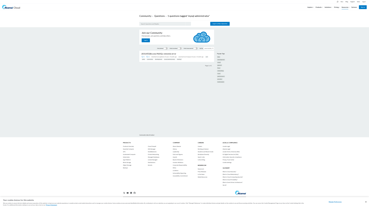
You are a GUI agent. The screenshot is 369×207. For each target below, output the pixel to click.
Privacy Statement (51, 205)
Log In (146, 40)
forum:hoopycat (187, 57)
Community (145, 15)
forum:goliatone (160, 57)
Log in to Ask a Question (220, 23)
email (219, 62)
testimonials (221, 82)
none (219, 73)
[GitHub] (134, 193)
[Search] (188, 24)
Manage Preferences (335, 202)
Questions (159, 15)
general (219, 65)
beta (219, 57)
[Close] (366, 202)
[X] (124, 193)
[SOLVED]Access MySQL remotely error (159, 54)
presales (220, 79)
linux (219, 68)
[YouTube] (127, 193)
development (158, 59)
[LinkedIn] (131, 193)
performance (221, 76)
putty (143, 59)
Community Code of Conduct (146, 135)
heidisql (179, 59)
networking (220, 70)
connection (150, 59)
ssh (207, 57)
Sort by (201, 48)
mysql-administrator (169, 59)
